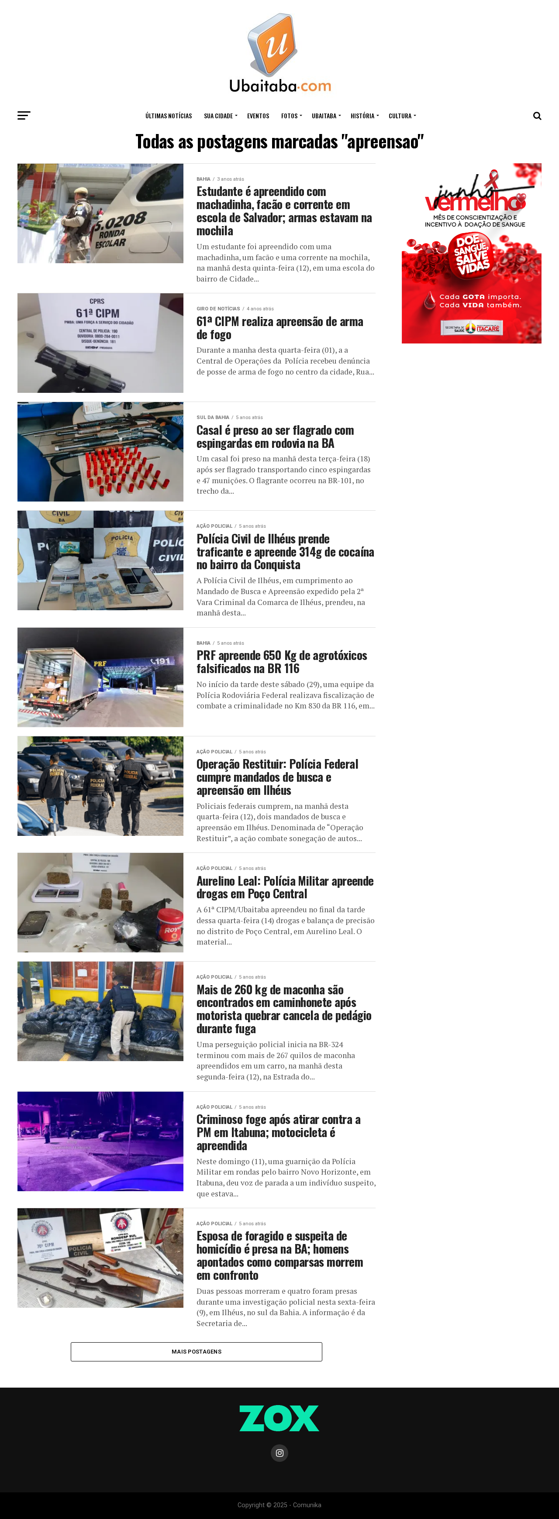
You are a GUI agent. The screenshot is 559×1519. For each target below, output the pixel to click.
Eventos (258, 115)
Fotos (289, 115)
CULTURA (400, 115)
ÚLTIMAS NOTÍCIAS (168, 115)
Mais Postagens (196, 1351)
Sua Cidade (218, 115)
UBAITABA (324, 115)
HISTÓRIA (362, 115)
